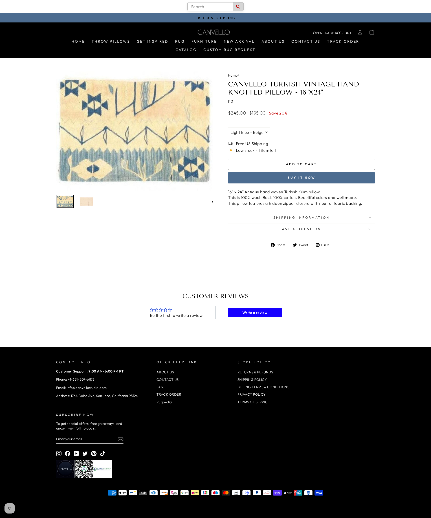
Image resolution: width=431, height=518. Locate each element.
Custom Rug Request (229, 49)
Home (78, 41)
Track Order (343, 41)
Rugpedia (164, 402)
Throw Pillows (111, 41)
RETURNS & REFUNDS (255, 372)
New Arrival (239, 41)
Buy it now (302, 178)
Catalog (186, 49)
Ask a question (301, 229)
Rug (180, 41)
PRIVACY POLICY (251, 394)
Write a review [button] (254, 312)
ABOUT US (165, 372)
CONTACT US (167, 379)
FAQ (159, 387)
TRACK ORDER (168, 394)
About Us (273, 41)
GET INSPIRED (152, 41)
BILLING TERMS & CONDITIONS (263, 387)
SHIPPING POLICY (252, 379)
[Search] (238, 6)
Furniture (204, 41)
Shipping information (301, 218)
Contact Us (305, 41)
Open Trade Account (332, 33)
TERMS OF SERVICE (253, 402)
